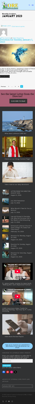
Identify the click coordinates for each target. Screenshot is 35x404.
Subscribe (6, 365)
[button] (33, 5)
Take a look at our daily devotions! (17, 184)
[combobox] (17, 386)
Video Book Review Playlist (14, 336)
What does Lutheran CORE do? (15, 133)
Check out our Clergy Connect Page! (17, 159)
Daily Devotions (18, 38)
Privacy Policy (11, 396)
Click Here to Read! (18, 101)
